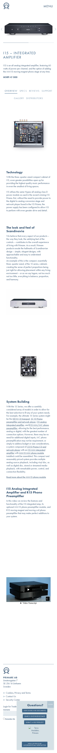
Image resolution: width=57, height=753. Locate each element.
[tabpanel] (28, 27)
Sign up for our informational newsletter (34, 744)
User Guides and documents (35, 710)
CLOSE (50, 704)
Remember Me (10, 719)
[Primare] (6, 8)
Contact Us (11, 696)
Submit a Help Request (35, 722)
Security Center (13, 699)
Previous (3, 29)
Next (53, 29)
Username (6, 710)
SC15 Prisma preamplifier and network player (24, 420)
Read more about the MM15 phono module (26, 477)
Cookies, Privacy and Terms (18, 692)
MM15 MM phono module (31, 453)
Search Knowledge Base (34, 716)
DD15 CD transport (21, 418)
